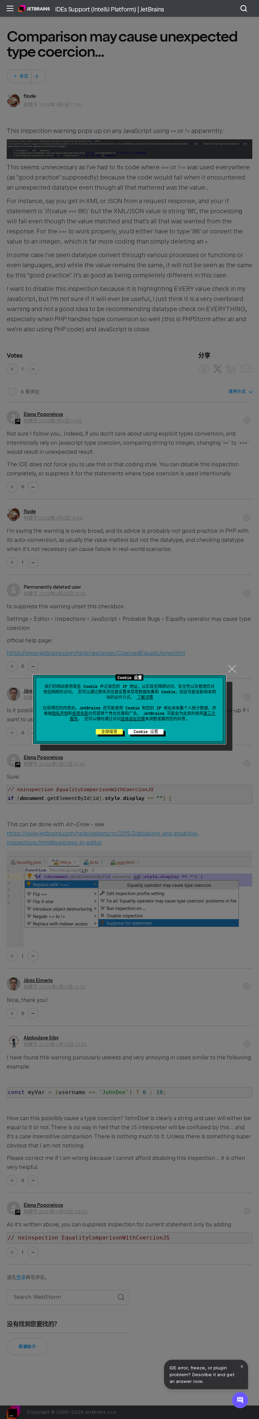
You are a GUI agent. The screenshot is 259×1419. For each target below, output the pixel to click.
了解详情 (145, 697)
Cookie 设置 (146, 731)
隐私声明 (60, 713)
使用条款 (80, 713)
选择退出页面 (133, 719)
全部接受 (109, 731)
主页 (34, 8)
